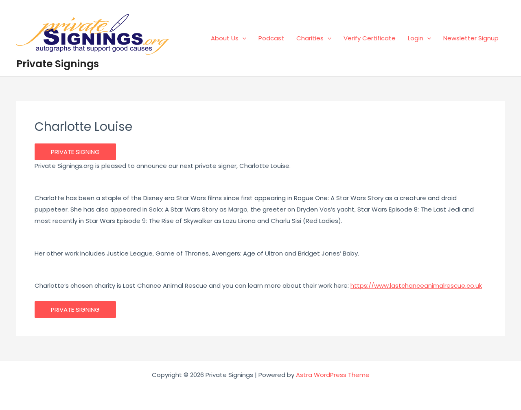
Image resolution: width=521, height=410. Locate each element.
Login (415, 38)
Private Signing (75, 152)
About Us (225, 38)
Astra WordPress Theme (333, 374)
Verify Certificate (370, 38)
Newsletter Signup (471, 38)
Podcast (271, 38)
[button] (242, 38)
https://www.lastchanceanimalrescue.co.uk (416, 285)
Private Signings (57, 64)
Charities (310, 38)
